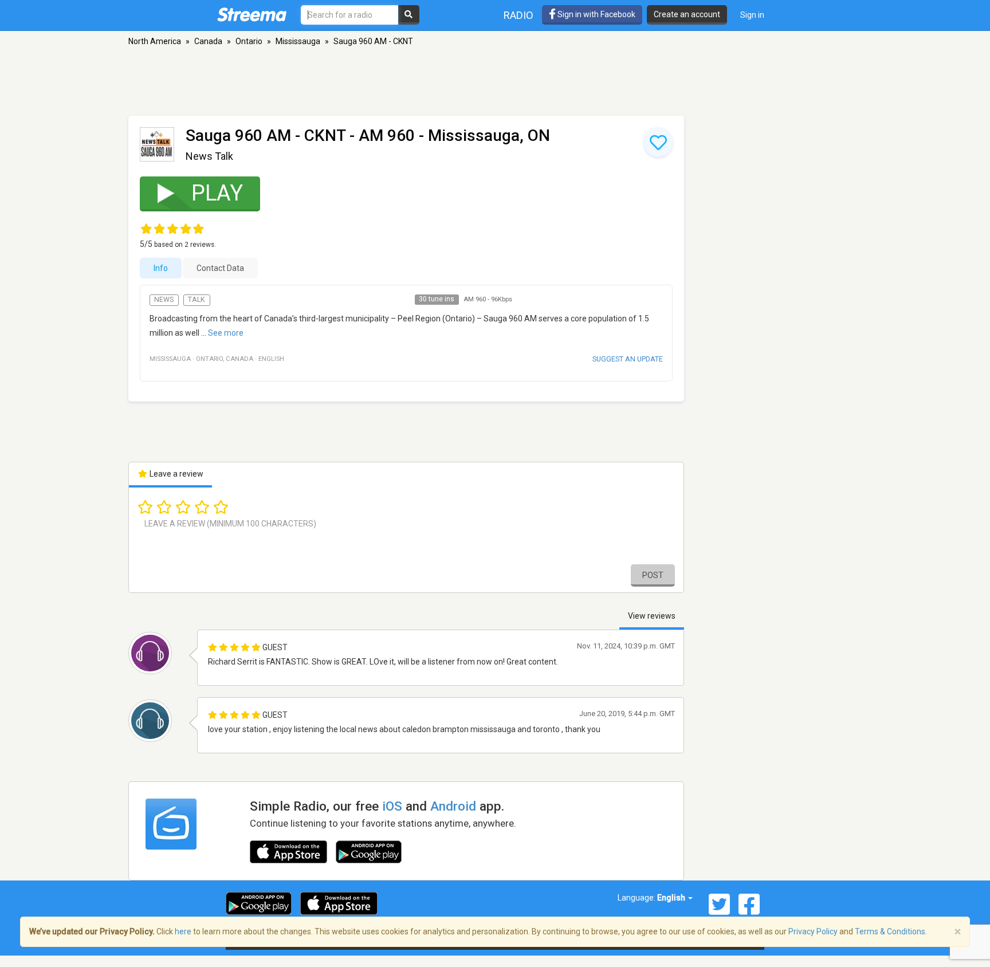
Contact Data (220, 268)
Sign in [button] (752, 14)
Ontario (248, 41)
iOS (392, 806)
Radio (518, 15)
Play (217, 193)
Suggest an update (627, 359)
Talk (196, 300)
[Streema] (251, 14)
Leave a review (175, 473)
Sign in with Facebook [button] (595, 14)
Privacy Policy (813, 931)
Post (652, 575)
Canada (208, 41)
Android (453, 806)
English (672, 897)
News (164, 300)
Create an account (687, 14)
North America (154, 41)
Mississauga (298, 41)
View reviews (651, 615)
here (183, 931)
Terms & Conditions (890, 931)
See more (225, 332)
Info (161, 268)
